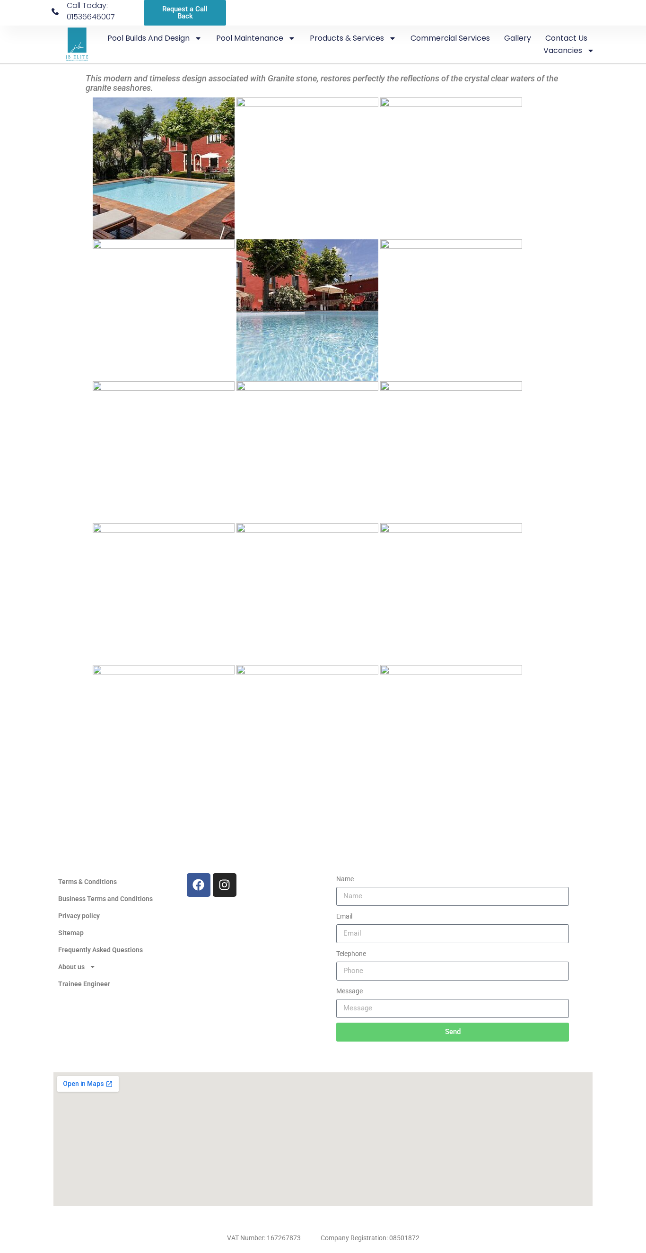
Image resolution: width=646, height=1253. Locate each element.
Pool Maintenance (249, 38)
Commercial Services (450, 38)
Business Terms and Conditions (105, 899)
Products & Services (347, 38)
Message (349, 991)
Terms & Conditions (87, 881)
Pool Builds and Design (148, 38)
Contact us (566, 38)
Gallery (517, 38)
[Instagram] (224, 885)
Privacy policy (79, 916)
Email (344, 916)
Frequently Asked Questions (100, 950)
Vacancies (562, 50)
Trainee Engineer (84, 984)
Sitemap (71, 933)
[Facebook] (198, 885)
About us (71, 967)
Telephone (351, 953)
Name (345, 879)
